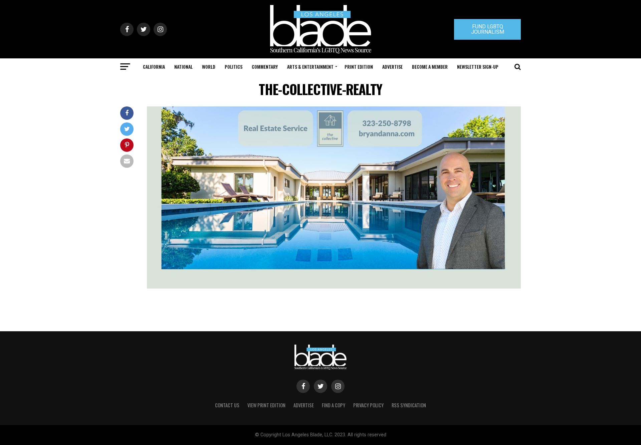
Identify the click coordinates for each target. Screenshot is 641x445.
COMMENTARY (265, 66)
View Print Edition (266, 405)
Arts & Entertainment (310, 66)
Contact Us (227, 405)
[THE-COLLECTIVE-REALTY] (334, 287)
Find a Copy (333, 405)
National (183, 66)
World (208, 66)
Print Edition (359, 66)
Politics (233, 66)
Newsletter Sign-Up (477, 66)
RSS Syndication (409, 405)
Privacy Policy (368, 405)
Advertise (392, 66)
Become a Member (430, 66)
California (154, 66)
